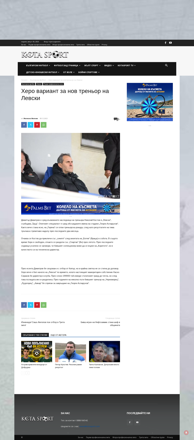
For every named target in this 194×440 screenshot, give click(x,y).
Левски (39, 84)
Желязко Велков (31, 118)
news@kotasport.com (90, 426)
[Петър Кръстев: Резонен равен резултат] (70, 351)
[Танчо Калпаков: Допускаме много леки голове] (104, 351)
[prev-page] (23, 373)
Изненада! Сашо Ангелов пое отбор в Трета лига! (43, 323)
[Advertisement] (85, 20)
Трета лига (143, 437)
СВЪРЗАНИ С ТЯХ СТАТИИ (35, 335)
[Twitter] (30, 125)
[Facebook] (165, 43)
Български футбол (38, 80)
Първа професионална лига (53, 84)
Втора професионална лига (124, 437)
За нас (80, 437)
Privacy (170, 437)
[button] (166, 65)
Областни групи (157, 437)
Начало (24, 80)
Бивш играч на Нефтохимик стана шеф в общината (100, 323)
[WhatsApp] (43, 125)
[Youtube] (170, 43)
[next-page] (27, 373)
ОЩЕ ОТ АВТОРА (58, 335)
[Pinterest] (37, 125)
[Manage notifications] (186, 432)
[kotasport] (45, 54)
